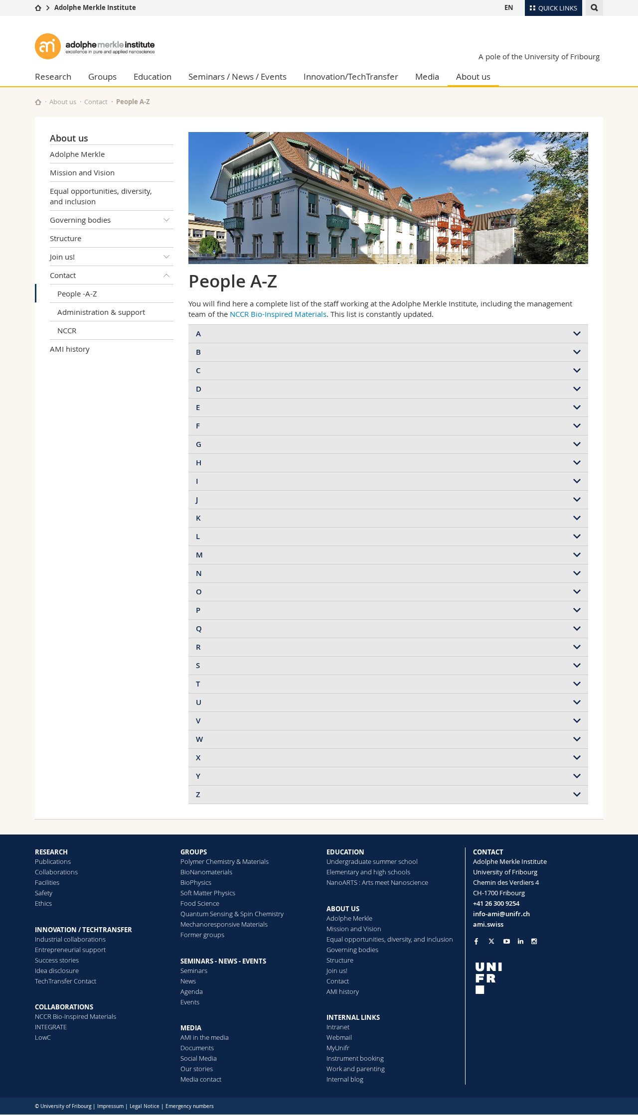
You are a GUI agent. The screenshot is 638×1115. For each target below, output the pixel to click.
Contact (96, 101)
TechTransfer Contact (65, 980)
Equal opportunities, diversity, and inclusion (101, 196)
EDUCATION (345, 851)
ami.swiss (488, 924)
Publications (53, 861)
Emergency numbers (189, 1106)
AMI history (70, 349)
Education (152, 76)
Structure (65, 238)
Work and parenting (355, 1068)
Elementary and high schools (368, 871)
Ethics (43, 903)
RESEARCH (51, 851)
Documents (197, 1047)
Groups (102, 76)
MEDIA (190, 1027)
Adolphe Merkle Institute (95, 7)
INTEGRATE (51, 1026)
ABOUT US (342, 908)
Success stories (57, 960)
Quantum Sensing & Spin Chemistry (232, 913)
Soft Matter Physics (207, 892)
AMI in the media (204, 1037)
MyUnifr (337, 1047)
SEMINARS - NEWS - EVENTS (223, 961)
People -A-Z (77, 293)
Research (53, 76)
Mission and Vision (82, 172)
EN (508, 7)
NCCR (66, 330)
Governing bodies (80, 220)
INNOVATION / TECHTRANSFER (83, 929)
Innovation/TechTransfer (351, 76)
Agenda (191, 991)
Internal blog (344, 1079)
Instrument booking (355, 1058)
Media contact (200, 1079)
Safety (43, 892)
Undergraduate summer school (372, 861)
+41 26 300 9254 (496, 903)
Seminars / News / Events (237, 76)
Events (189, 1001)
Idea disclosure (57, 970)
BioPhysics (195, 882)
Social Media (198, 1058)
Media (427, 76)
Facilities (47, 882)
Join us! (62, 257)
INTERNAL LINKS (353, 1017)
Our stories (196, 1068)
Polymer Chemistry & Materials (224, 861)
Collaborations (56, 871)
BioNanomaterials (206, 871)
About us (473, 76)
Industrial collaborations (70, 939)
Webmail (339, 1037)
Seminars (193, 970)
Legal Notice (145, 1106)
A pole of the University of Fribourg (539, 56)
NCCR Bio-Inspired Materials (278, 314)
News (188, 980)
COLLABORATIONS (64, 1006)
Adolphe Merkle (77, 154)
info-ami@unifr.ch (501, 913)
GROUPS (193, 851)
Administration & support (101, 312)
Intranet (337, 1026)
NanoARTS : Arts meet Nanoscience (377, 882)
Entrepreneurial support (70, 949)
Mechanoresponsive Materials (224, 924)
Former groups (202, 934)
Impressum (110, 1106)
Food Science (199, 903)
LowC (43, 1037)
